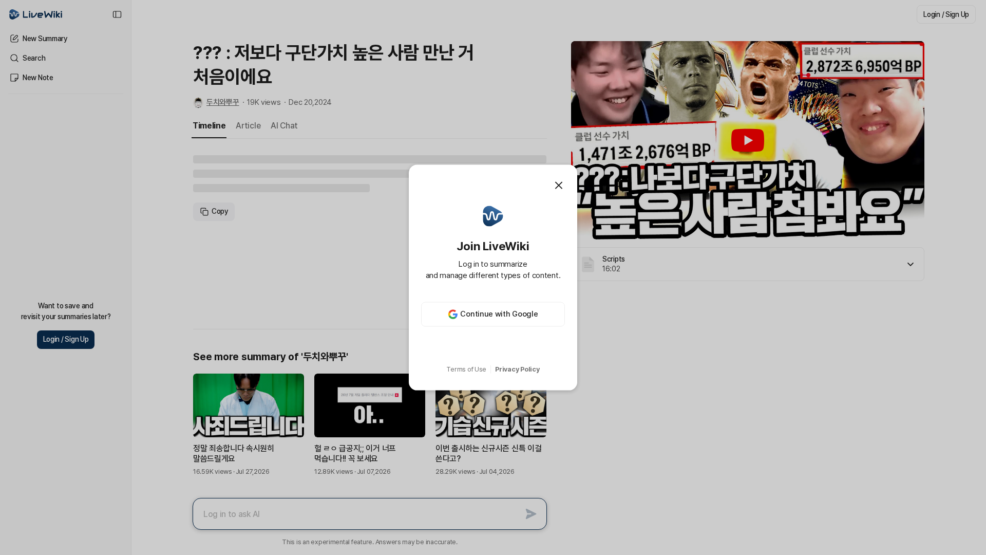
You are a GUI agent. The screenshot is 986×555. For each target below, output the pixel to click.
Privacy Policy (517, 369)
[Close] (558, 185)
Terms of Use (466, 369)
